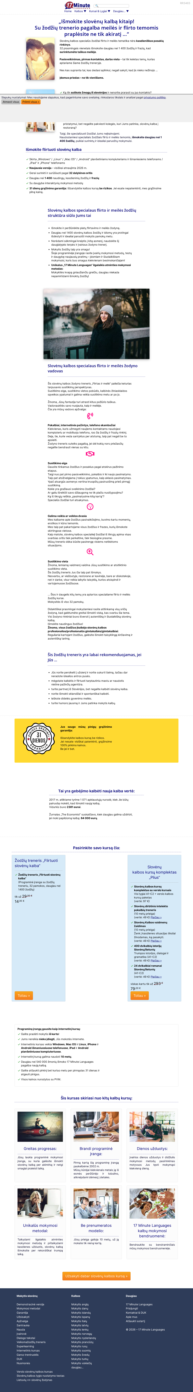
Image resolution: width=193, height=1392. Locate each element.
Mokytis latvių (79, 1325)
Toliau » (24, 996)
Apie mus (131, 1317)
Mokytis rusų (79, 1346)
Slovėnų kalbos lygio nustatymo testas (40, 1375)
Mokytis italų (79, 1321)
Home (68, 11)
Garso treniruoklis (28, 1354)
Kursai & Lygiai (98, 11)
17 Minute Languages (139, 1304)
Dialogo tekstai (26, 1338)
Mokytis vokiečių (81, 1363)
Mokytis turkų (79, 1359)
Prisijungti (132, 1308)
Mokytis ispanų (80, 1317)
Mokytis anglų (80, 1304)
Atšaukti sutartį (135, 1321)
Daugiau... (119, 11)
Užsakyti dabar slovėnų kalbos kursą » (96, 1276)
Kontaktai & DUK (136, 1312)
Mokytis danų (79, 1308)
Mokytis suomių (81, 1350)
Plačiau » (156, 917)
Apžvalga (22, 1321)
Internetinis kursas (28, 1350)
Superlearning (25, 1346)
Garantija (22, 1312)
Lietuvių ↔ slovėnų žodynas (34, 1380)
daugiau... (77, 1367)
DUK (19, 1359)
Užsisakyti (23, 1317)
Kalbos (78, 11)
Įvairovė (21, 1333)
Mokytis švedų (80, 1354)
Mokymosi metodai (28, 1308)
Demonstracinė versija (30, 1304)
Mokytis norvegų (81, 1333)
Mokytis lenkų (79, 1329)
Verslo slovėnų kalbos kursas (35, 1371)
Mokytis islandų (81, 1312)
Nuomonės (23, 1363)
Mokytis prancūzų (82, 1342)
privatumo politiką (155, 97)
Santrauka (23, 1325)
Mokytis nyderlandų (83, 1338)
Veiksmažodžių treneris (31, 1342)
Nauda (21, 1329)
